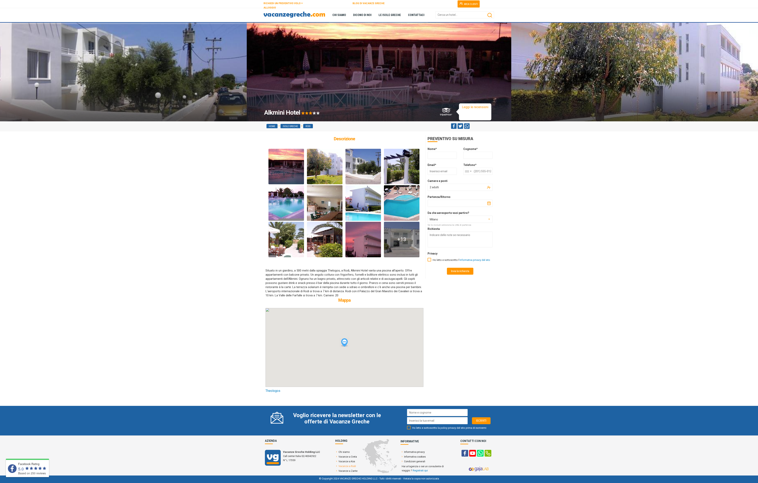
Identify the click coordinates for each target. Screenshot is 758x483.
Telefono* (470, 165)
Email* (432, 165)
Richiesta (434, 228)
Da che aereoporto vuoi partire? (448, 212)
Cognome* (470, 149)
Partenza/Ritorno (439, 196)
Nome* (432, 149)
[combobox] (468, 171)
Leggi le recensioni (475, 107)
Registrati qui (420, 470)
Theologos (272, 391)
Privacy (432, 253)
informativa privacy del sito (475, 259)
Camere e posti (437, 181)
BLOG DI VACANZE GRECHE (369, 3)
